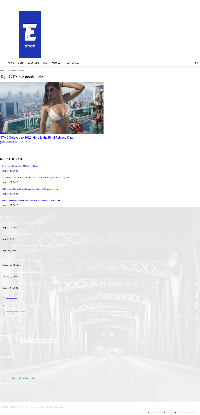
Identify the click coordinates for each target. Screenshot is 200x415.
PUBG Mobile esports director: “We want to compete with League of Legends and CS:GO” (40, 283)
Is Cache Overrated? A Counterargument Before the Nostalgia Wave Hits (32, 246)
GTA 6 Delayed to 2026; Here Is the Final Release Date (36, 137)
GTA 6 (3, 132)
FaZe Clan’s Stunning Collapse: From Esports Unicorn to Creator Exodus (32, 260)
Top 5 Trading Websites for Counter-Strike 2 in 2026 (24, 223)
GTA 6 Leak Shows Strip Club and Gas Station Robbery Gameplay (30, 189)
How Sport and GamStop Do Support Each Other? (23, 272)
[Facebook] (3, 391)
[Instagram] (10, 391)
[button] (196, 62)
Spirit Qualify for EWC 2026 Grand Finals (20, 166)
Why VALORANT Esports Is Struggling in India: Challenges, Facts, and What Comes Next (40, 234)
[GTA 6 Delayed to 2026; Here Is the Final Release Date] (52, 108)
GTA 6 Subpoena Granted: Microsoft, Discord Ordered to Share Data (31, 200)
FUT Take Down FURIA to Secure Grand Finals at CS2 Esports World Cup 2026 (36, 177)
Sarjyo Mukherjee (8, 141)
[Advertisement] (130, 34)
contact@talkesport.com (24, 378)
